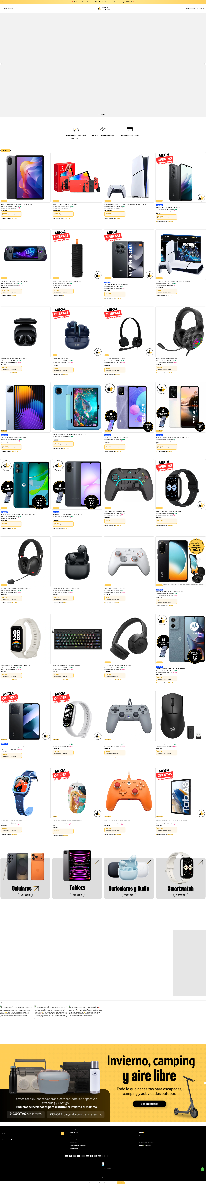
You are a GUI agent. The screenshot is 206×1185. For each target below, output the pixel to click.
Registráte (193, 8)
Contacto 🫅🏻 (141, 1132)
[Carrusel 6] (103, 65)
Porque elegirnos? (74, 1148)
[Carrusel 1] (25, 874)
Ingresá (189, 8)
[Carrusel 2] (77, 874)
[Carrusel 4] (180, 874)
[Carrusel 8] (180, 913)
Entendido (121, 1182)
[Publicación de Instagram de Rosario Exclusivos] (16, 1022)
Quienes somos (73, 1142)
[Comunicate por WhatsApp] (202, 1169)
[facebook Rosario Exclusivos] (7, 1139)
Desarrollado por (99, 1169)
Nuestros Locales (74, 1132)
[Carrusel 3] (129, 874)
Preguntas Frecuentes (75, 1135)
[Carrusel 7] (129, 913)
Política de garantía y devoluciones (78, 1145)
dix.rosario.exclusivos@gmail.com (146, 1142)
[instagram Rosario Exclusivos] (2, 1139)
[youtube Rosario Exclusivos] (11, 1139)
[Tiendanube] (103, 1177)
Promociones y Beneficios (76, 1139)
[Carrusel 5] (25, 913)
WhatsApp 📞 (142, 1135)
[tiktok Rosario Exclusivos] (15, 1139)
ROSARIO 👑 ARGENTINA (145, 1145)
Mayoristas (141, 1139)
